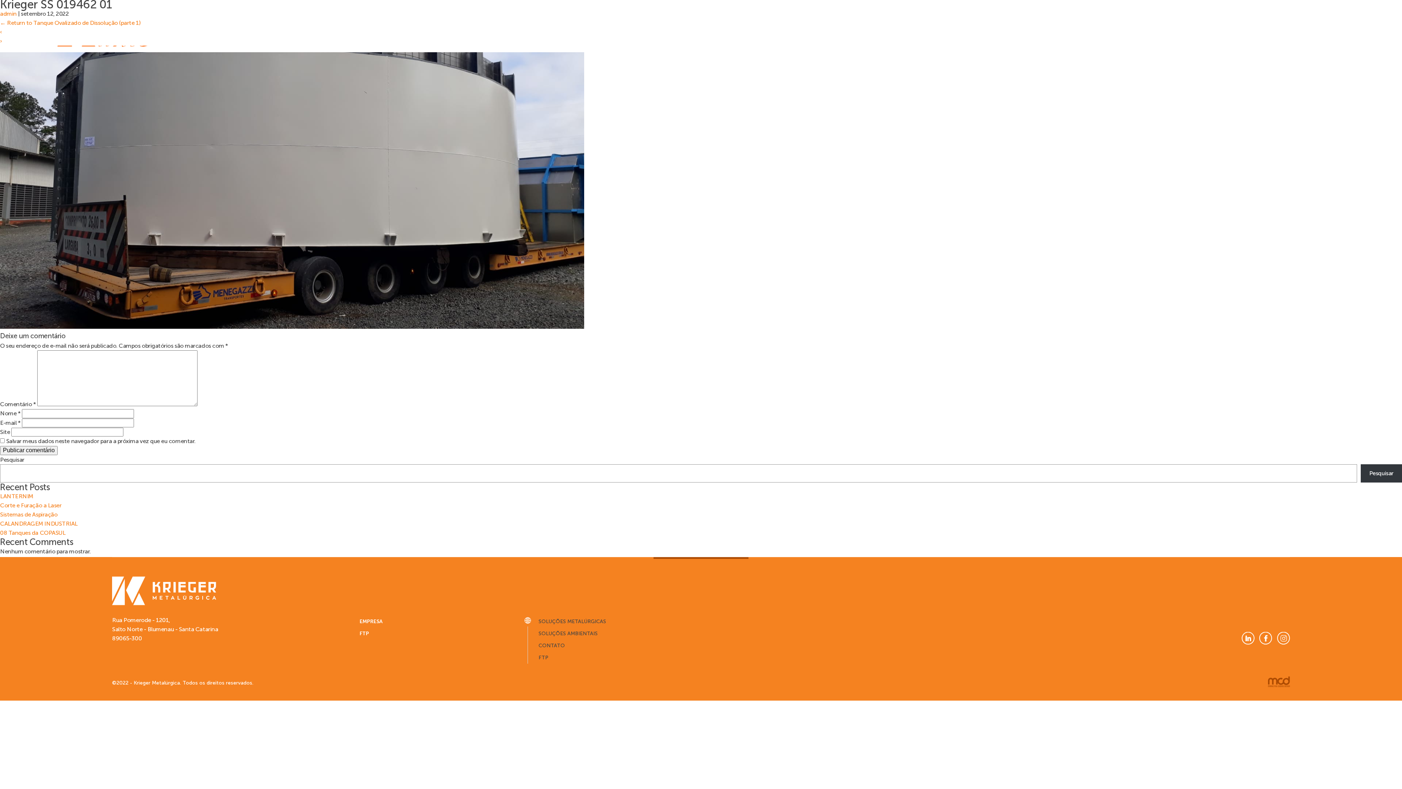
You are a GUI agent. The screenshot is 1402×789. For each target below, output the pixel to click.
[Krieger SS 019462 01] (292, 326)
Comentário (18, 404)
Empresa (371, 621)
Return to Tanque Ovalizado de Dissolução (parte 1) (70, 22)
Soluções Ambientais (568, 633)
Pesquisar (12, 459)
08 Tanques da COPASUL (32, 532)
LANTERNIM (16, 496)
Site (5, 431)
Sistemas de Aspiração (28, 514)
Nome (10, 413)
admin (8, 13)
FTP (364, 633)
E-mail (10, 422)
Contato (552, 646)
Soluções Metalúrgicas (572, 621)
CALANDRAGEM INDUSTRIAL (39, 523)
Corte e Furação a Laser (30, 505)
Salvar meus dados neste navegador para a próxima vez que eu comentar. (101, 441)
